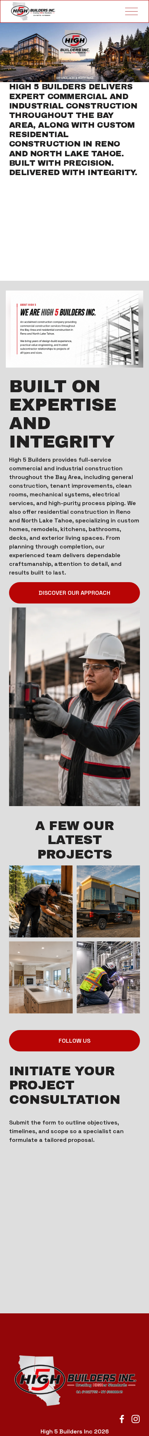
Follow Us (74, 1041)
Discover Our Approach (74, 593)
